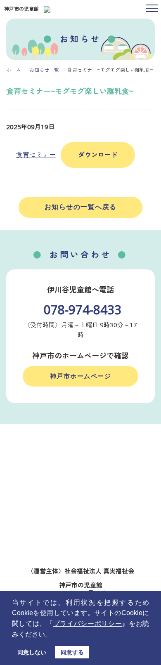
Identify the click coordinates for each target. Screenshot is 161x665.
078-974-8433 (82, 309)
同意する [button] (72, 652)
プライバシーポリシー (87, 623)
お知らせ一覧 (44, 69)
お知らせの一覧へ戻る (81, 206)
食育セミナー (36, 154)
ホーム (13, 69)
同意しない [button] (31, 652)
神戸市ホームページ (80, 376)
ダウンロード (98, 154)
